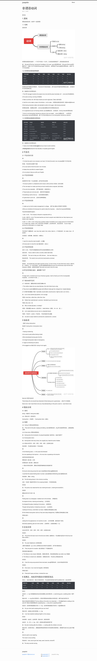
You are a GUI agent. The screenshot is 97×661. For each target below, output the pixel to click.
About (73, 2)
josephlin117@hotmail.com (28, 654)
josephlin (25, 2)
